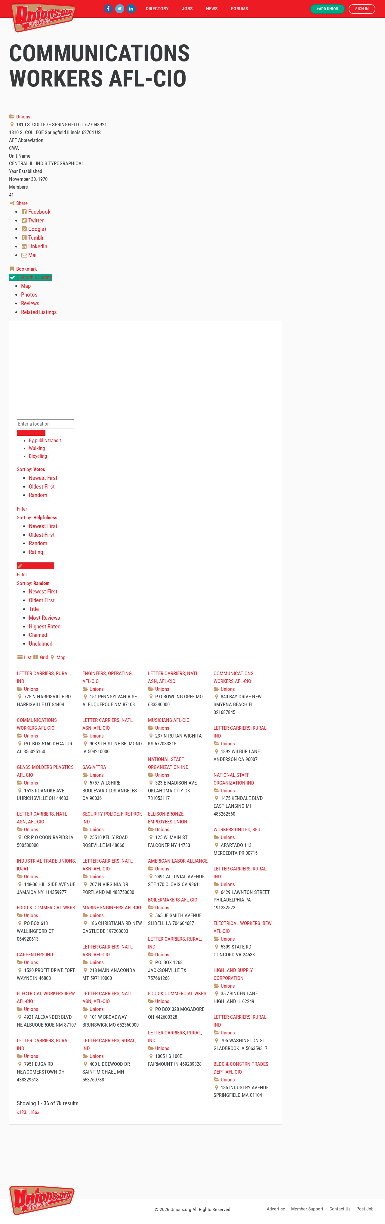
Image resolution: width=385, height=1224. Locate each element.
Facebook (39, 211)
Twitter (35, 220)
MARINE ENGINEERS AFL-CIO (111, 908)
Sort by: (31, 469)
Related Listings (39, 312)
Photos (29, 294)
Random (38, 495)
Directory (157, 8)
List (27, 657)
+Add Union (327, 8)
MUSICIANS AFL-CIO (168, 720)
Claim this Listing (33, 277)
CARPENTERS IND (35, 955)
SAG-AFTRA (94, 767)
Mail (32, 255)
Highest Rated (44, 626)
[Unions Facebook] (108, 8)
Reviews (30, 303)
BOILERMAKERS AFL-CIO (172, 900)
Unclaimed (40, 643)
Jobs (187, 8)
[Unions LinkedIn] (131, 8)
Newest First (43, 477)
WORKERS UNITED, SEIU (238, 829)
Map (26, 285)
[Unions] (43, 17)
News (212, 8)
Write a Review (38, 566)
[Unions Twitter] (119, 8)
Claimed (38, 634)
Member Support (307, 1209)
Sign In (362, 8)
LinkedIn (37, 246)
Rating (36, 552)
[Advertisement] (192, 1160)
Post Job (365, 1209)
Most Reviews (44, 617)
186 (33, 1112)
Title (34, 609)
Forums (239, 8)
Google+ (37, 228)
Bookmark (26, 269)
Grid (43, 657)
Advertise (276, 1209)
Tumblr (35, 237)
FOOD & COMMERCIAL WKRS (46, 908)
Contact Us (339, 1209)
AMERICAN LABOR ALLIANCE (178, 861)
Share (21, 203)
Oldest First (42, 486)
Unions (22, 117)
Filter (22, 509)
